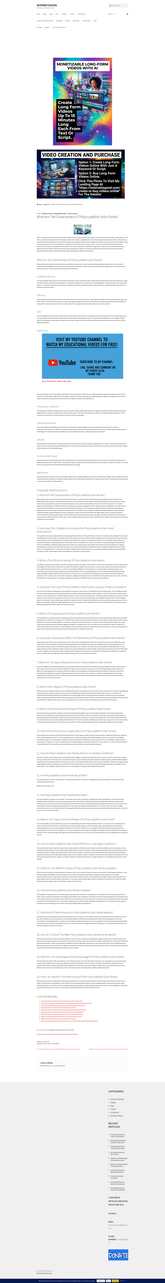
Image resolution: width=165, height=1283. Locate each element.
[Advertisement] (82, 44)
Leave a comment (72, 213)
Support (47, 27)
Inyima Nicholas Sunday (59, 213)
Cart (57, 14)
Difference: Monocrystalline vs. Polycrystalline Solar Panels (58, 1018)
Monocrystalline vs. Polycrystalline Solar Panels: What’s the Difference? (58, 1034)
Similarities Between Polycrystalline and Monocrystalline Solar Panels (61, 1001)
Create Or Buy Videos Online (45, 21)
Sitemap (39, 27)
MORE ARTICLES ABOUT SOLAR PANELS (49, 1043)
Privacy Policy (86, 21)
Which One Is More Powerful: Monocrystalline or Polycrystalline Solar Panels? (63, 1010)
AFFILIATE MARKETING (117, 1099)
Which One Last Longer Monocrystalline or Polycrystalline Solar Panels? (62, 1014)
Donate (67, 21)
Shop (95, 21)
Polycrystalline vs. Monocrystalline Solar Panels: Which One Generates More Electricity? (66, 1003)
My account (76, 21)
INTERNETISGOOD (47, 5)
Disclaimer (59, 21)
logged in (50, 1066)
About (45, 14)
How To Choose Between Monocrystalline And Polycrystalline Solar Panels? (63, 1005)
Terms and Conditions (59, 27)
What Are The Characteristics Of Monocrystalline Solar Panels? (107, 1049)
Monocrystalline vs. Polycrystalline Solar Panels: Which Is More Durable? (62, 1012)
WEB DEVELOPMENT (117, 1116)
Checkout (64, 14)
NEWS (112, 1106)
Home (38, 14)
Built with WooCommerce (44, 1273)
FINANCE (113, 1102)
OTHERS (113, 1109)
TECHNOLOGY (46, 204)
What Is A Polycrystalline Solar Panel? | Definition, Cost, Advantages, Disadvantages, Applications (69, 1021)
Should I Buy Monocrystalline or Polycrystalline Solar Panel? (58, 1007)
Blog (51, 14)
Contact (72, 14)
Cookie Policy (82, 14)
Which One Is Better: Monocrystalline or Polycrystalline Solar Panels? (61, 1016)
